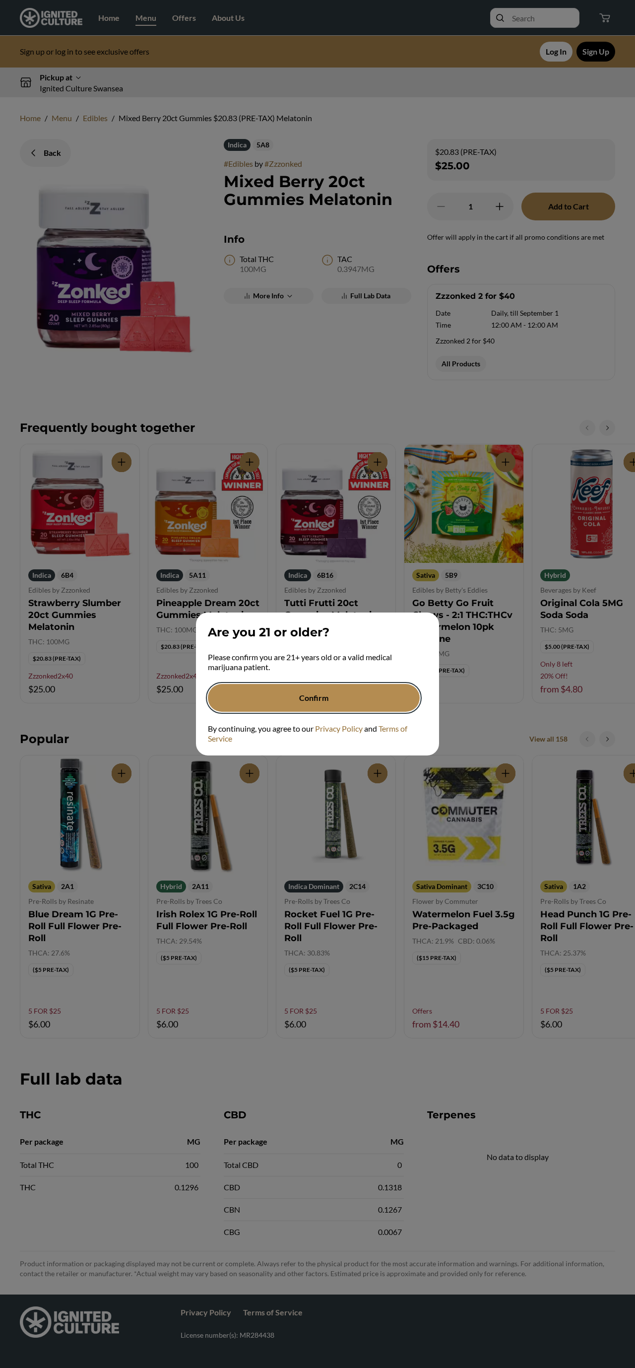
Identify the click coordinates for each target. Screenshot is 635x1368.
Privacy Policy (339, 728)
